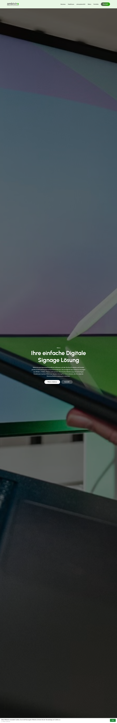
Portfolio (96, 4)
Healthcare (71, 4)
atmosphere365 (80, 4)
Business (63, 4)
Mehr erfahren (52, 382)
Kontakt (105, 4)
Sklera (89, 4)
